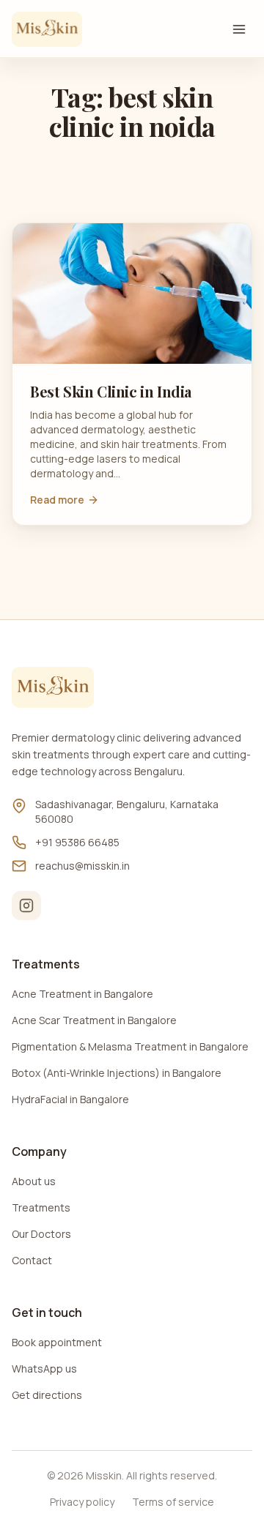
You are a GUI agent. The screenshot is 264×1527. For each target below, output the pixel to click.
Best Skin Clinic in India (110, 391)
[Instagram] (26, 905)
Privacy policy (82, 1502)
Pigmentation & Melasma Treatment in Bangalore (130, 1046)
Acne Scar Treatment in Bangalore (94, 1020)
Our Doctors (41, 1234)
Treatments (41, 1207)
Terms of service (173, 1502)
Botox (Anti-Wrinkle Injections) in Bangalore (116, 1073)
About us (34, 1181)
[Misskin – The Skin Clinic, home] (47, 29)
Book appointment (57, 1342)
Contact (32, 1260)
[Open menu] (239, 29)
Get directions (47, 1395)
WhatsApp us (44, 1368)
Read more (57, 500)
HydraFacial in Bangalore (70, 1099)
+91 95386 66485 (77, 842)
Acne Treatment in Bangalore (82, 994)
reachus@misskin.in (82, 866)
